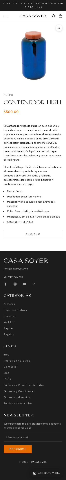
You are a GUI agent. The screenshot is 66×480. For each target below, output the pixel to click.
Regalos (9, 334)
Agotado (33, 234)
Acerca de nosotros (17, 360)
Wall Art (9, 322)
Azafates (9, 303)
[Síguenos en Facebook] (5, 284)
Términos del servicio (17, 397)
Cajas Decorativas (15, 310)
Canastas (10, 316)
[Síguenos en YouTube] (24, 284)
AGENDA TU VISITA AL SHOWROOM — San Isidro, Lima (33, 5)
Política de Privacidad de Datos (24, 385)
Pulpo (8, 95)
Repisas (8, 328)
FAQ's (7, 378)
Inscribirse (18, 449)
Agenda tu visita (49, 473)
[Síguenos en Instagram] (15, 284)
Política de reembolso (18, 403)
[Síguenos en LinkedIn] (34, 284)
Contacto (10, 366)
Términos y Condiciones (19, 391)
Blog (6, 354)
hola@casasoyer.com (16, 268)
